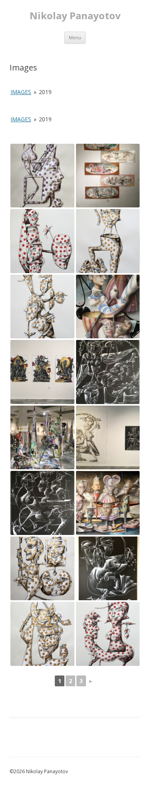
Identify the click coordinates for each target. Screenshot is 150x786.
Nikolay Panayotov (75, 16)
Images (20, 92)
